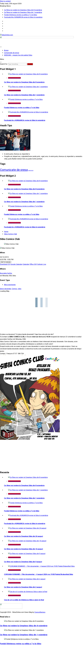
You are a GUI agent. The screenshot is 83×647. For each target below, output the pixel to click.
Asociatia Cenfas (6, 273)
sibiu (19, 289)
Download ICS (5, 264)
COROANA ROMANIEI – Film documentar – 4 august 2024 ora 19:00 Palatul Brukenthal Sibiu (38, 574)
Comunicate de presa (11, 53)
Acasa (6, 50)
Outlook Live (41, 264)
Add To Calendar (6, 262)
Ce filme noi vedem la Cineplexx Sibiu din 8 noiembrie (23, 10)
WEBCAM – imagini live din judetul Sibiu (18, 55)
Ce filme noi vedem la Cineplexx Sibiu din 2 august (23, 587)
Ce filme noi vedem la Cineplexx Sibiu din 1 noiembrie (23, 12)
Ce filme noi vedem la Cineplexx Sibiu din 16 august (23, 549)
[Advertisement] (41, 454)
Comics (14, 289)
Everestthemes (40, 612)
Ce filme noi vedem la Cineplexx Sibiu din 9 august (23, 562)
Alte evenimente (10, 285)
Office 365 (33, 264)
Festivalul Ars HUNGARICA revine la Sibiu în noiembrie (23, 17)
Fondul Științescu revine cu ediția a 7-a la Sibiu (20, 15)
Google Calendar (16, 264)
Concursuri (30, 170)
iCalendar (25, 264)
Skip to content (5, 1)
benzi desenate (5, 289)
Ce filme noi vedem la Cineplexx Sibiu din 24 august (23, 536)
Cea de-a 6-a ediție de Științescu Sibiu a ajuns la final (24, 600)
